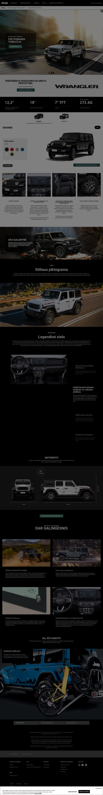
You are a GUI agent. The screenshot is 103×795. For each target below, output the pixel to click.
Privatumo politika (38, 793)
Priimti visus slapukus (84, 791)
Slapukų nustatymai (72, 791)
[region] (51, 790)
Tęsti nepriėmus (99, 788)
